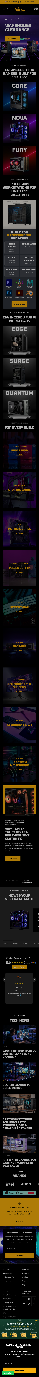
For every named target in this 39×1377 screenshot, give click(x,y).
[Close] (35, 1322)
